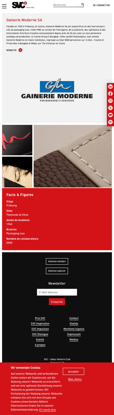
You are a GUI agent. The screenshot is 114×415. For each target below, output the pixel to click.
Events (40, 339)
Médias (73, 339)
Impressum (74, 334)
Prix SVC (40, 318)
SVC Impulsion (40, 329)
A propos (40, 344)
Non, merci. (75, 379)
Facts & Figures (20, 194)
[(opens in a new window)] (57, 90)
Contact (74, 318)
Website (11, 50)
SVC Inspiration (40, 323)
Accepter (73, 371)
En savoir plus (47, 409)
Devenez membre (57, 261)
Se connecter (101, 5)
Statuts (74, 323)
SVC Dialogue (40, 334)
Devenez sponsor (57, 270)
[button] (4, 6)
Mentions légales (74, 329)
